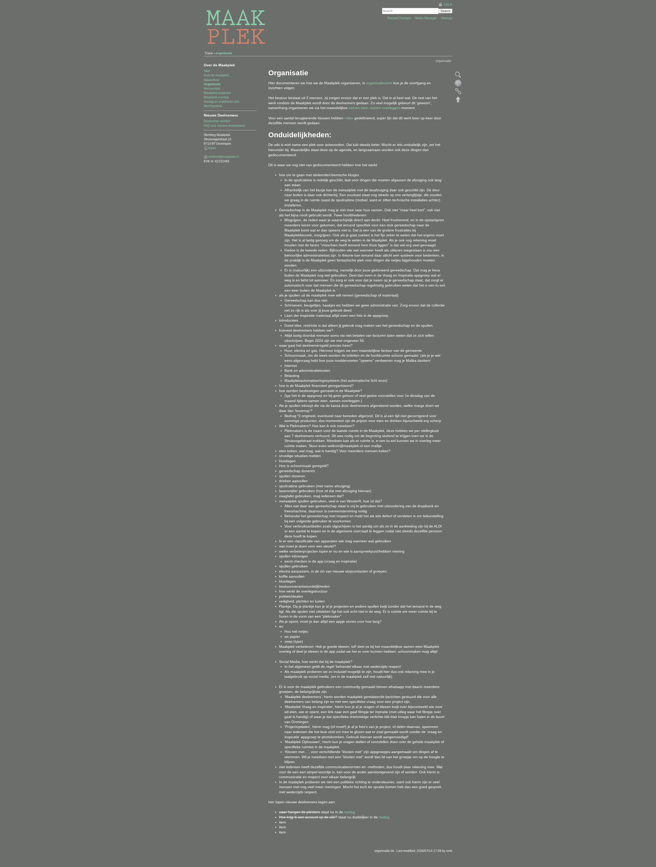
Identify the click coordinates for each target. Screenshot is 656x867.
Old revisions (458, 83)
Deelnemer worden (217, 121)
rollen (348, 118)
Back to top (458, 99)
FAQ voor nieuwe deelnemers (224, 126)
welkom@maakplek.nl (223, 156)
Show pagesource (458, 75)
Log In (448, 4)
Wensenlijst (212, 88)
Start (207, 71)
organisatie (224, 53)
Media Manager (426, 18)
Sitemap (446, 18)
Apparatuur (211, 80)
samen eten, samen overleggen (374, 108)
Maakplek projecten (217, 93)
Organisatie (212, 84)
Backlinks (458, 91)
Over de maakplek (216, 75)
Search (445, 11)
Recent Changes (399, 18)
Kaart (212, 148)
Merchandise (213, 106)
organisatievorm (379, 83)
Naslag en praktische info (221, 101)
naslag (349, 812)
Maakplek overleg (216, 97)
